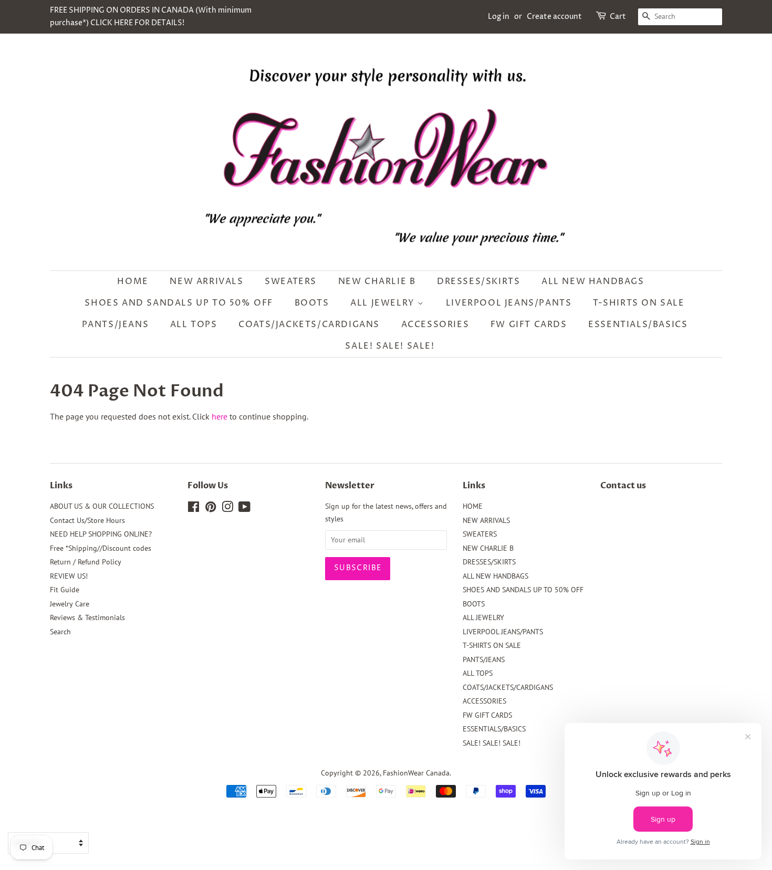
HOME (132, 281)
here (219, 416)
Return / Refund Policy (85, 562)
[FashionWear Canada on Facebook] (193, 508)
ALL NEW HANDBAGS (592, 281)
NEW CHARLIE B (377, 281)
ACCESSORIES (435, 324)
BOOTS (312, 303)
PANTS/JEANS (115, 324)
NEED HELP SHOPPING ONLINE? (101, 534)
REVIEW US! (69, 576)
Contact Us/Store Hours (87, 520)
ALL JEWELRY (384, 303)
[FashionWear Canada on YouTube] (244, 508)
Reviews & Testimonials (87, 617)
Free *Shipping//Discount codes (100, 548)
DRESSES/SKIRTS (478, 281)
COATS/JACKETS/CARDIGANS (309, 324)
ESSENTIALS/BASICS (637, 324)
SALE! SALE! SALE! (389, 346)
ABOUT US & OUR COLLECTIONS (102, 506)
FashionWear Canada (416, 773)
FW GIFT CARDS (529, 324)
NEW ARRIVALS (206, 281)
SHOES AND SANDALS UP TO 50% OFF (179, 303)
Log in (498, 17)
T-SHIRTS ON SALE (639, 303)
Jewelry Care (69, 604)
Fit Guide (64, 589)
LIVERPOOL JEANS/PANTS (509, 303)
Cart (618, 17)
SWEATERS (291, 281)
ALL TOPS (193, 324)
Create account (554, 17)
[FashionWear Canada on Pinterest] (210, 508)
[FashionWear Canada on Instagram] (227, 508)
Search (60, 631)
